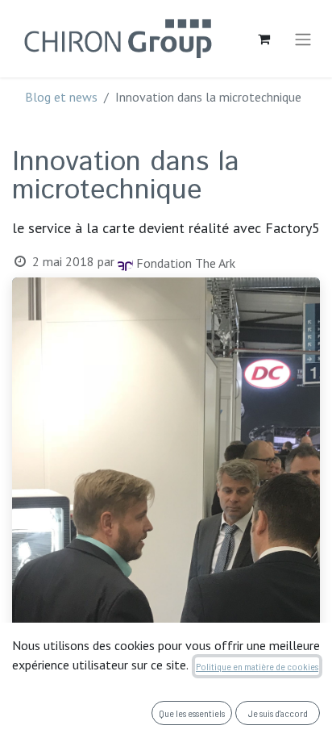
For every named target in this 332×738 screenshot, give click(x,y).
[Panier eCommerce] (263, 39)
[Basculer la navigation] (303, 38)
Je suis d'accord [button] (278, 713)
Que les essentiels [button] (192, 713)
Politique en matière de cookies (257, 666)
